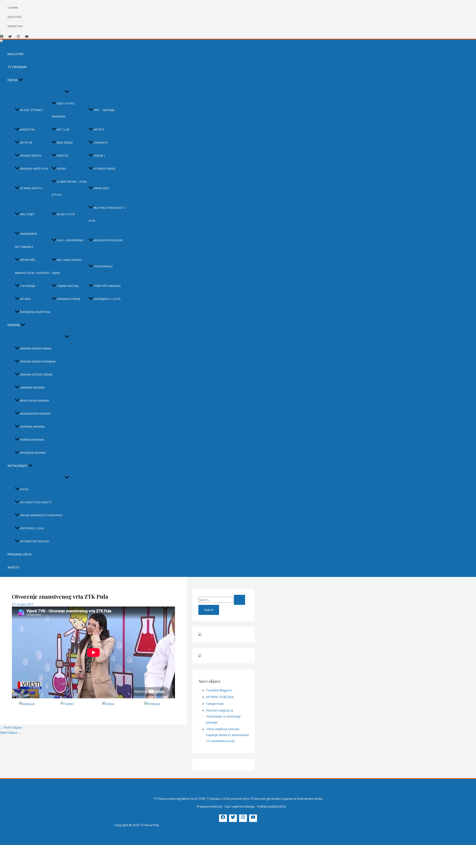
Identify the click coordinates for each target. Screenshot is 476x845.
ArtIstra (26, 142)
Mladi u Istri (66, 214)
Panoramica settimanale (26, 240)
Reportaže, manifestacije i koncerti (32, 266)
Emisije (12, 80)
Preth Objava (11, 727)
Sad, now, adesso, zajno (67, 266)
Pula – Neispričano (70, 240)
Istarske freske (104, 168)
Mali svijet (27, 214)
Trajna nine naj (67, 286)
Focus (24, 489)
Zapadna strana (68, 299)
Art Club (63, 129)
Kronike (13, 325)
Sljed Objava (10, 733)
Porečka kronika (32, 439)
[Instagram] (18, 37)
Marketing (15, 26)
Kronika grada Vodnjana (38, 361)
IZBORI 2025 (101, 188)
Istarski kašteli (31, 188)
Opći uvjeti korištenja (239, 806)
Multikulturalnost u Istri (107, 214)
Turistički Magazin (219, 690)
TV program (17, 67)
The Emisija (27, 286)
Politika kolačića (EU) (271, 806)
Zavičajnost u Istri (106, 299)
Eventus (62, 155)
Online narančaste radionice (41, 515)
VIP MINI (25, 299)
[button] (20, 80)
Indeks (61, 168)
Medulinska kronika (34, 400)
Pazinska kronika (32, 426)
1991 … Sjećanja (103, 110)
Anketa (13, 567)
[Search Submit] (239, 600)
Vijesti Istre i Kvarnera (63, 110)
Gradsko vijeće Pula (34, 168)
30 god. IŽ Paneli (31, 110)
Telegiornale (103, 266)
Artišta (98, 129)
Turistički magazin (106, 286)
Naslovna (15, 54)
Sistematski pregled (34, 541)
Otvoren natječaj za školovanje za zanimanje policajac (223, 716)
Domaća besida (30, 155)
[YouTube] (26, 37)
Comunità (100, 142)
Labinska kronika (32, 387)
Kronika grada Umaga (35, 348)
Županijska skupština (35, 312)
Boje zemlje (65, 142)
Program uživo (19, 554)
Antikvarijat (17, 466)
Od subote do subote (35, 502)
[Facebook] (1, 37)
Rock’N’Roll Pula (32, 528)
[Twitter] (10, 37)
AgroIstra (27, 129)
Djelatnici (14, 17)
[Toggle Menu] (66, 92)
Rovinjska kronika (33, 452)
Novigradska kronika (35, 413)
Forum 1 (99, 155)
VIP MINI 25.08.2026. (220, 697)
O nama (12, 7)
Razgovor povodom (107, 240)
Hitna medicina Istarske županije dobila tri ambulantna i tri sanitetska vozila (227, 735)
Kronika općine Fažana (36, 374)
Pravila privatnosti (209, 806)
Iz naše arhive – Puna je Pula (69, 188)
